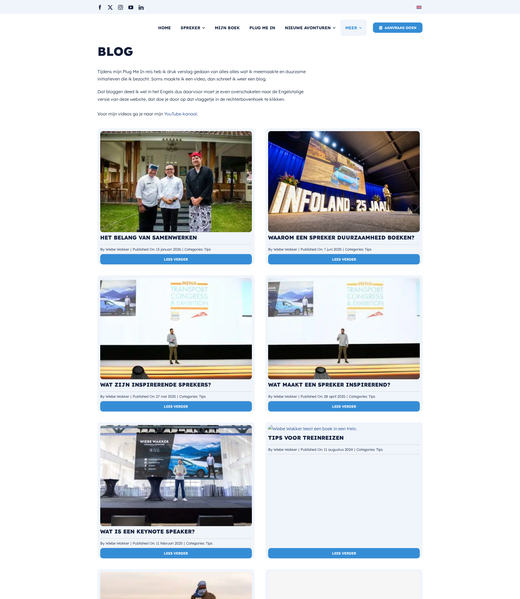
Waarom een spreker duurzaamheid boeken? (341, 237)
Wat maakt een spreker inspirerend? (329, 384)
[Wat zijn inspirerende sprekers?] (176, 281)
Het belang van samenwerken (148, 237)
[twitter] (110, 7)
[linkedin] (141, 7)
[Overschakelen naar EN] (419, 7)
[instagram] (120, 7)
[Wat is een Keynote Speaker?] (176, 428)
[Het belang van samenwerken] (176, 134)
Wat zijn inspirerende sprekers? (155, 384)
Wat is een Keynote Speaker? (147, 531)
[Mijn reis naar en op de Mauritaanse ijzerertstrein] (176, 575)
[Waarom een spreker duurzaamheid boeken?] (344, 134)
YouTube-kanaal (180, 113)
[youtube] (130, 7)
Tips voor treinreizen (306, 437)
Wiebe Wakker (117, 249)
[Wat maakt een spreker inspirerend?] (344, 281)
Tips (207, 249)
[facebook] (100, 7)
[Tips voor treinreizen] (312, 428)
